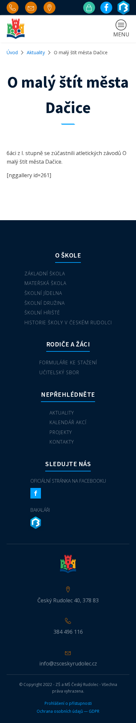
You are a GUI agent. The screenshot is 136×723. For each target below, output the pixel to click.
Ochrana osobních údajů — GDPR (68, 711)
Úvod (12, 52)
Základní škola (44, 273)
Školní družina (44, 303)
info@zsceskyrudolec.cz (68, 663)
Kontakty (62, 442)
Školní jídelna (43, 293)
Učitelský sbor (59, 372)
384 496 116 (68, 631)
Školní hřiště (42, 312)
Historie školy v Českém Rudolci (68, 322)
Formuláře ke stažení (68, 362)
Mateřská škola (45, 283)
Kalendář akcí (68, 422)
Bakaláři (40, 510)
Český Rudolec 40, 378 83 (68, 600)
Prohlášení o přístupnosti (68, 703)
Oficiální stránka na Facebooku (68, 481)
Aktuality (36, 52)
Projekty (61, 432)
